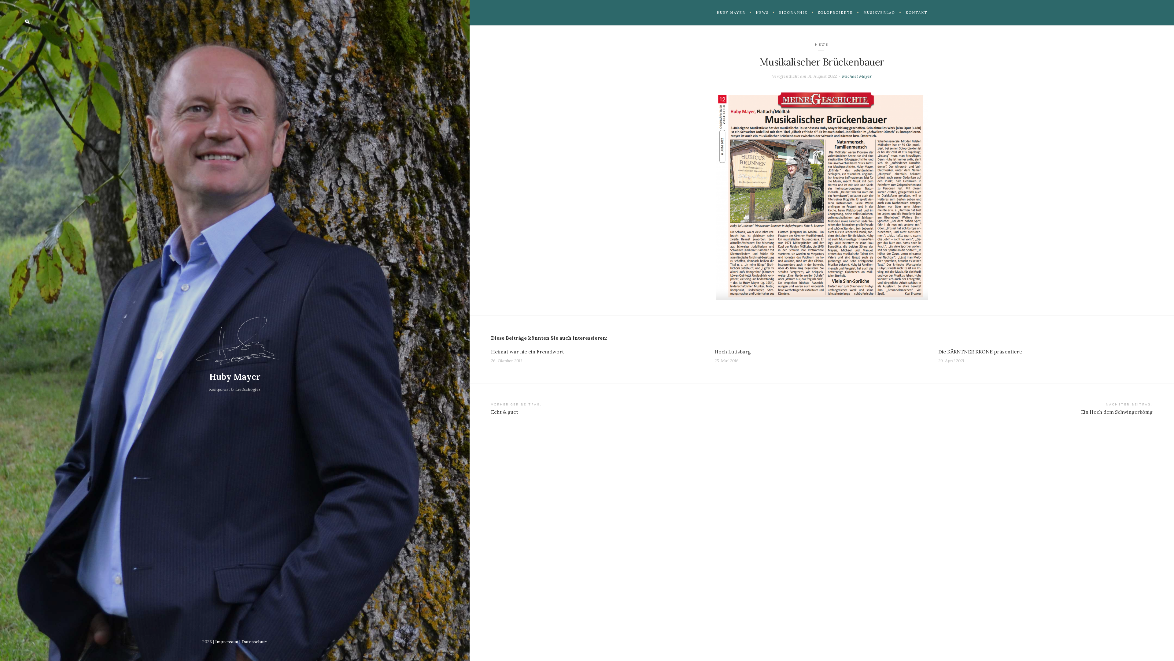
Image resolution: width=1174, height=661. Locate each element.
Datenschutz (255, 641)
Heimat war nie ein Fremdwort (527, 352)
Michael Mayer (857, 76)
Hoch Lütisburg (732, 352)
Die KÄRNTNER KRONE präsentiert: (980, 352)
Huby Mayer (234, 376)
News (822, 44)
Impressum (226, 641)
